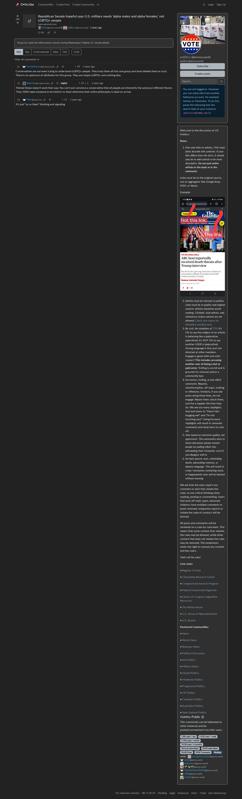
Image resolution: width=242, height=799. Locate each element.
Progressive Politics (193, 686)
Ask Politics (189, 660)
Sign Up (221, 4)
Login (211, 4)
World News (189, 640)
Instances (183, 793)
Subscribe (202, 66)
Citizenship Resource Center (198, 577)
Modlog (217, 752)
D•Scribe (27, 4)
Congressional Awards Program (200, 583)
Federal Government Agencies (199, 590)
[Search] (204, 4)
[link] (48, 33)
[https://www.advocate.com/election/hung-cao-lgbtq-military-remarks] (29, 21)
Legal (172, 793)
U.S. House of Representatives (199, 614)
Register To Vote (191, 570)
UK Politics (188, 693)
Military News (190, 666)
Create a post (202, 73)
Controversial (41, 52)
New (55, 52)
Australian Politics (192, 706)
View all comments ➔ (26, 59)
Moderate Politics (192, 679)
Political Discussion (193, 653)
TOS (214, 328)
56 (42, 33)
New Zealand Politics (194, 712)
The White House (192, 607)
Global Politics (190, 673)
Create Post (63, 4)
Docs (194, 793)
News (185, 633)
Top (27, 52)
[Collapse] (18, 66)
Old (65, 52)
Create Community (83, 4)
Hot (18, 52)
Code (203, 793)
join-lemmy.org (217, 793)
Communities (45, 4)
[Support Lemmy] (97, 4)
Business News (191, 646)
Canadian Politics (192, 699)
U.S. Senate (189, 620)
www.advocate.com (47, 24)
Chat (76, 52)
